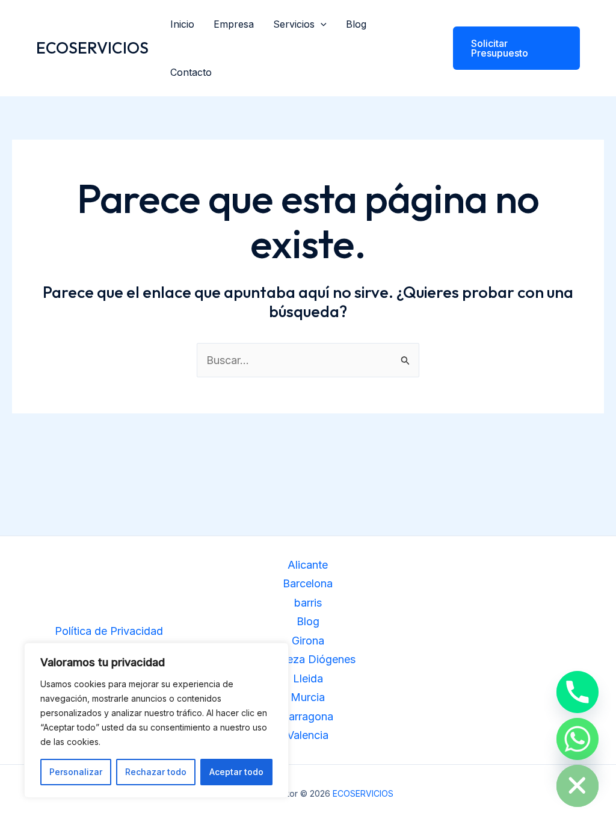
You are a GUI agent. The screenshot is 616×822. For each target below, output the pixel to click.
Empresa (234, 24)
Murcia (308, 697)
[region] (156, 720)
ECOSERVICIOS (92, 48)
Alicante (308, 564)
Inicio (182, 24)
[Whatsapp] (577, 739)
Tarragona (307, 716)
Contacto (191, 72)
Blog (356, 24)
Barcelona (308, 583)
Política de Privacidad (109, 631)
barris (308, 602)
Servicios (294, 24)
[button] (321, 24)
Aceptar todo (236, 772)
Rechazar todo (155, 772)
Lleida (308, 678)
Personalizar (75, 772)
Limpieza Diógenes (308, 659)
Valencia (307, 735)
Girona (308, 640)
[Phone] (577, 692)
